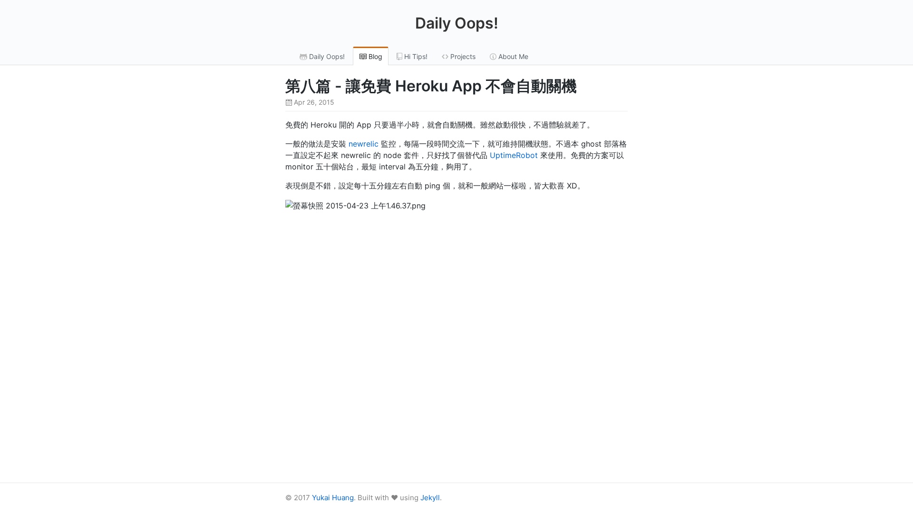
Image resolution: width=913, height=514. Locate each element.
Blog (374, 56)
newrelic (364, 143)
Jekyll (430, 497)
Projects (462, 56)
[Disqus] (456, 349)
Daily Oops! (456, 23)
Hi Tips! (414, 56)
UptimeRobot (514, 155)
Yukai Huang (333, 497)
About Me (512, 56)
